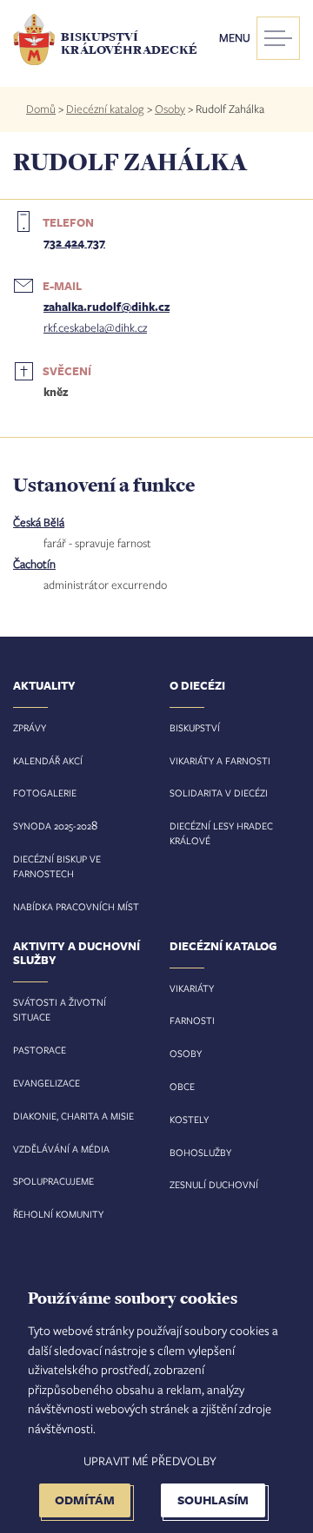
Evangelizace (46, 1082)
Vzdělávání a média (61, 1148)
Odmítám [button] (85, 1499)
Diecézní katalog (105, 108)
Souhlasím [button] (213, 1499)
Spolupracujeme (53, 1180)
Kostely (189, 1119)
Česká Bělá (38, 522)
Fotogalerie (45, 792)
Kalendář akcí (48, 760)
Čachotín (34, 564)
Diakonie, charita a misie (73, 1115)
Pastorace (39, 1049)
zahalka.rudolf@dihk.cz (106, 306)
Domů (41, 108)
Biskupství (195, 727)
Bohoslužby (200, 1152)
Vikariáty (192, 987)
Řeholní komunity (58, 1213)
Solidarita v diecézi (219, 792)
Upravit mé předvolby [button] (149, 1460)
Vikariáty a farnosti (220, 760)
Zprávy (29, 727)
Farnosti (192, 1020)
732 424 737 (74, 242)
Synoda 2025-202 (52, 825)
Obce (182, 1086)
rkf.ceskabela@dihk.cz (95, 327)
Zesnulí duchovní (214, 1184)
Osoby (170, 108)
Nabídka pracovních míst (76, 906)
